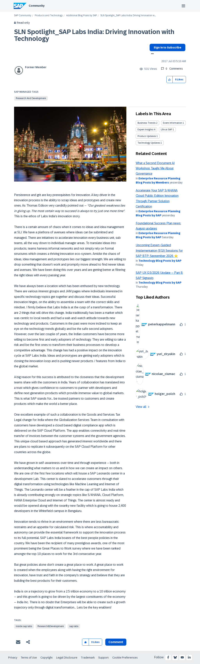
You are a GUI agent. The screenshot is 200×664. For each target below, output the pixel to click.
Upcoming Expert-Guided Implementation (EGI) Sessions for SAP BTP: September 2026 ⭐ (159, 250)
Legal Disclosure (66, 657)
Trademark (88, 657)
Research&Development (51, 626)
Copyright (46, 657)
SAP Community (22, 15)
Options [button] (152, 54)
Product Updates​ (147, 136)
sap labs (73, 626)
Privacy (12, 657)
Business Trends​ (146, 123)
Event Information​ (172, 123)
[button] (170, 79)
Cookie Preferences (125, 657)
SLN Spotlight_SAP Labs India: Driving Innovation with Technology (94, 35)
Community (37, 5)
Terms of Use (29, 657)
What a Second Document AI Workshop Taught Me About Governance (155, 168)
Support (103, 657)
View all (141, 406)
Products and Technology (49, 15)
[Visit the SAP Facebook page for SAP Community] (168, 657)
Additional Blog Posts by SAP (81, 15)
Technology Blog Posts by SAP (159, 260)
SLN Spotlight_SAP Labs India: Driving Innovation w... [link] (128, 15)
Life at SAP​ (166, 129)
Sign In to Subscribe (167, 47)
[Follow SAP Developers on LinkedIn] (189, 657)
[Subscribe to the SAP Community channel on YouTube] (182, 657)
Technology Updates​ (149, 142)
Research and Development (31, 98)
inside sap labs (24, 626)
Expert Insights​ (145, 129)
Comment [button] (115, 642)
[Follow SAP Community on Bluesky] (175, 657)
